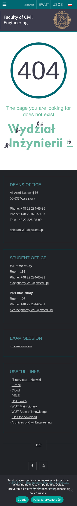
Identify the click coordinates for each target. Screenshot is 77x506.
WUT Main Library (24, 406)
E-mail (16, 385)
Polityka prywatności (47, 499)
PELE (16, 395)
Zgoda (22, 499)
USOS (56, 5)
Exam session (22, 346)
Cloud (16, 390)
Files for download (24, 417)
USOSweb (19, 401)
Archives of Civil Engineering (32, 422)
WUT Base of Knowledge (29, 411)
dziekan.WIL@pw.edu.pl (26, 230)
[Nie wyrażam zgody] (72, 490)
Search (29, 4)
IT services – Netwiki (26, 379)
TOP (38, 445)
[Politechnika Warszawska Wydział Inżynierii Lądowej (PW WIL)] (23, 20)
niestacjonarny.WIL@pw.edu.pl (31, 310)
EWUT (43, 5)
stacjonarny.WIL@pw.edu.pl (29, 283)
